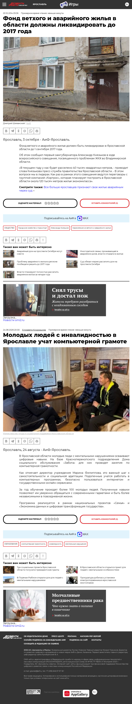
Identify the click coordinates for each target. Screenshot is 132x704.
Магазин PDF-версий (90, 636)
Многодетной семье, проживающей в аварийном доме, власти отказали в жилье (101, 252)
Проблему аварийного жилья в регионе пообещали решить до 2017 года (37, 262)
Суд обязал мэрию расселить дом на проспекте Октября (98, 262)
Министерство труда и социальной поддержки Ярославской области (38, 433)
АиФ (28, 123)
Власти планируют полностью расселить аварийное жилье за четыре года (38, 273)
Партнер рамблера (51, 692)
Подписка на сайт (78, 640)
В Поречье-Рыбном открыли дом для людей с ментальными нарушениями (40, 578)
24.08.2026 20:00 (11, 330)
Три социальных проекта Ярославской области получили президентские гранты (38, 568)
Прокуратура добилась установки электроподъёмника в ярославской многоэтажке (98, 580)
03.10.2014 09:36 (10, 13)
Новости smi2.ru (13, 320)
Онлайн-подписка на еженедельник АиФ (45, 640)
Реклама (72, 636)
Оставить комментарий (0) (104, 203)
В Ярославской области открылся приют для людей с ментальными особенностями (103, 568)
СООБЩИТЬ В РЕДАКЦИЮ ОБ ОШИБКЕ (41, 644)
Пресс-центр (58, 636)
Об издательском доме (36, 636)
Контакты (96, 640)
